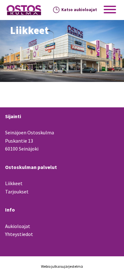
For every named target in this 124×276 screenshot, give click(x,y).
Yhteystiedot (19, 234)
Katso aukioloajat (79, 9)
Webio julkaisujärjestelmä (62, 266)
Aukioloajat (17, 226)
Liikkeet (14, 183)
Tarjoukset (17, 191)
